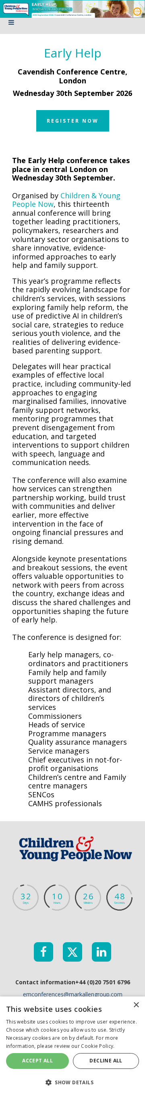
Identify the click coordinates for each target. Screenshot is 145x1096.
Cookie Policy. (97, 1046)
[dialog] (72, 1046)
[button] (72, 1082)
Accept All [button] (37, 1060)
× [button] (136, 1005)
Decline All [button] (105, 1060)
